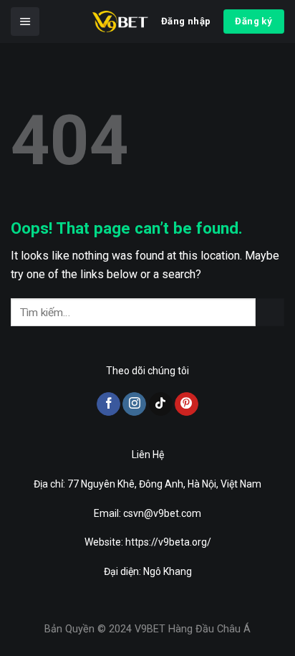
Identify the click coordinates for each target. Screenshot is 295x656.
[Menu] (25, 21)
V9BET (150, 629)
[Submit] (270, 312)
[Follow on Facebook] (108, 404)
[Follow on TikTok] (161, 404)
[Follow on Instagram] (134, 404)
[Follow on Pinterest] (186, 404)
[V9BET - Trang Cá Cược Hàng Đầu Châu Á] (120, 21)
